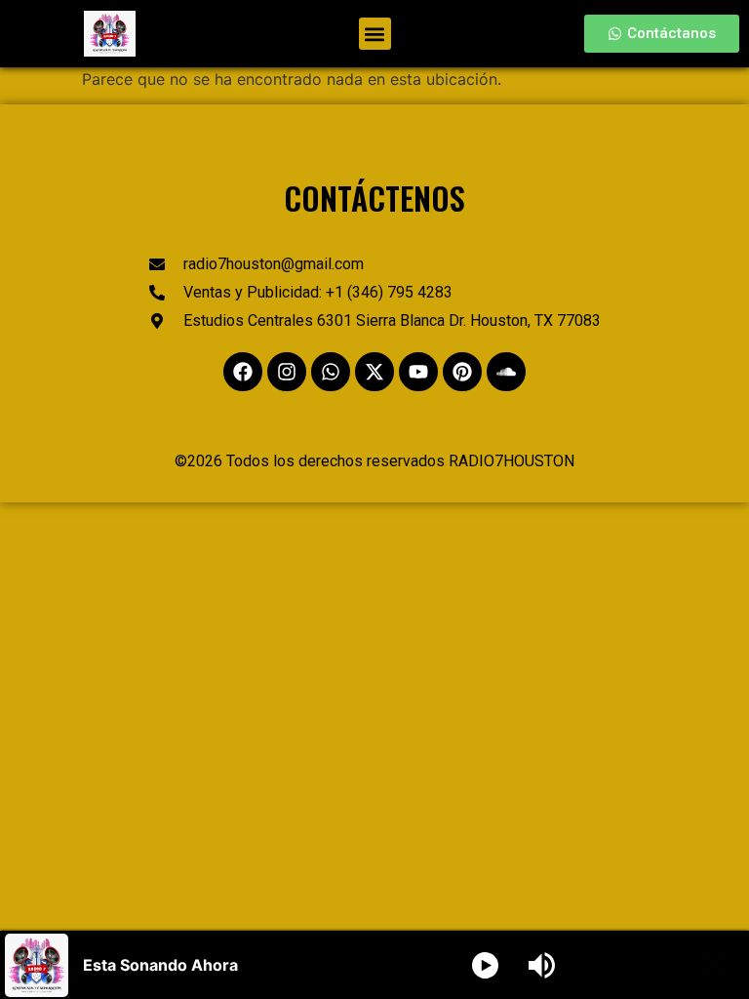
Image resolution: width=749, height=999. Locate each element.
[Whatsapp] (330, 371)
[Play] (485, 965)
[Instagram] (286, 371)
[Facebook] (242, 371)
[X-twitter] (374, 371)
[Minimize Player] (713, 965)
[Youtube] (418, 371)
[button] (375, 34)
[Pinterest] (462, 371)
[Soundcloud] (506, 371)
